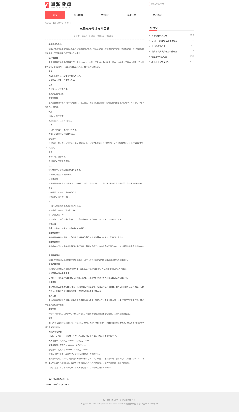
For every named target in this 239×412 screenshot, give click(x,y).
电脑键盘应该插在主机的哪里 (164, 52)
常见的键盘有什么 (61, 379)
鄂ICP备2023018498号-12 (148, 404)
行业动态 (131, 15)
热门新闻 (157, 15)
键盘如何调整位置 (159, 57)
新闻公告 (78, 15)
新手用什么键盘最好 (160, 62)
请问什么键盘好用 (61, 384)
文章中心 (60, 23)
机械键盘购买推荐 (159, 36)
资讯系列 (105, 15)
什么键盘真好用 (158, 46)
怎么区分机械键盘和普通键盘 (164, 41)
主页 (55, 15)
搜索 (190, 4)
